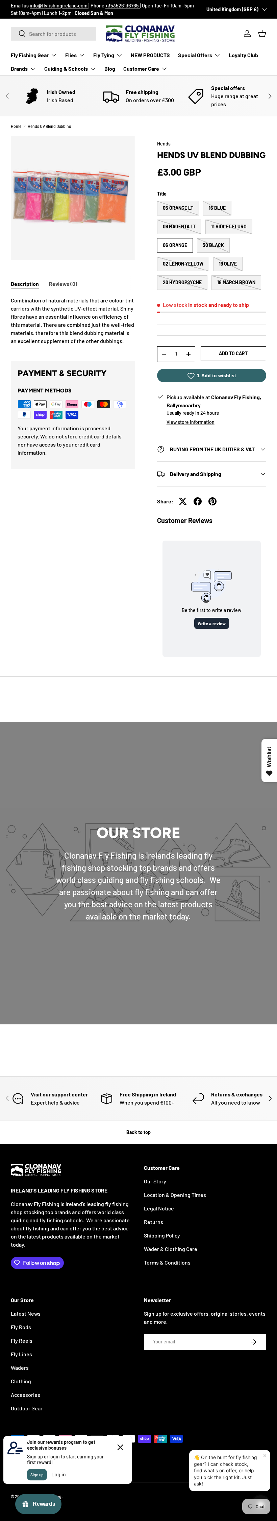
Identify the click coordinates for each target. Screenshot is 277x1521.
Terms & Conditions (167, 1262)
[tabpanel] (73, 320)
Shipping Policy (162, 1235)
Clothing (21, 1381)
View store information (191, 422)
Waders (20, 1367)
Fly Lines (21, 1354)
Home (16, 126)
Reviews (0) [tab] (63, 283)
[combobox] (53, 34)
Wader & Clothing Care (170, 1249)
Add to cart (233, 353)
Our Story (155, 1181)
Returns (153, 1222)
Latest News (26, 1313)
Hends (164, 143)
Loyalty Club (243, 55)
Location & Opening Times (175, 1194)
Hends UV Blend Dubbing (49, 126)
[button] (262, 33)
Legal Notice (159, 1208)
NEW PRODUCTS (150, 55)
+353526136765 (122, 5)
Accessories (25, 1394)
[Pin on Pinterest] (212, 501)
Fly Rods (21, 1327)
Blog (109, 68)
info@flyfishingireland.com (59, 5)
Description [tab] (25, 283)
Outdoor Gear (27, 1408)
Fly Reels (21, 1340)
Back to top (138, 1132)
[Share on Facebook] (197, 501)
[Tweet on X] (182, 501)
